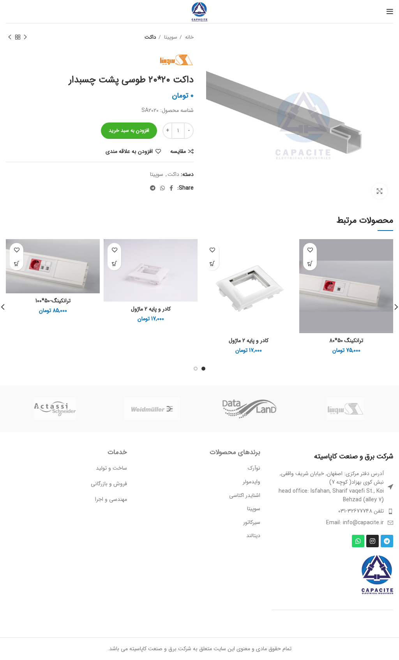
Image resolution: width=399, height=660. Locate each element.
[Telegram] (387, 541)
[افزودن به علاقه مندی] (310, 250)
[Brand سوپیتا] (345, 408)
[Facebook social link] (171, 188)
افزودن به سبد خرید (129, 130)
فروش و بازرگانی (109, 483)
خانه (189, 37)
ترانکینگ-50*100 (53, 300)
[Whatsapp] (358, 541)
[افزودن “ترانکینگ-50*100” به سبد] (16, 263)
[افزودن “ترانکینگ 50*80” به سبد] (310, 263)
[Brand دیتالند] (248, 408)
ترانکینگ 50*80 (346, 340)
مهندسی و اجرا (111, 499)
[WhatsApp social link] (162, 188)
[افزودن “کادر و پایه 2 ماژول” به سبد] (212, 263)
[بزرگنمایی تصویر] (379, 191)
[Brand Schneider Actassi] (55, 408)
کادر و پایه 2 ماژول (248, 340)
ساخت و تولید (111, 468)
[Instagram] (372, 541)
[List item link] (332, 511)
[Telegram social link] (153, 188)
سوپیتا (169, 37)
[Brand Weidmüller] (152, 408)
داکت (150, 37)
